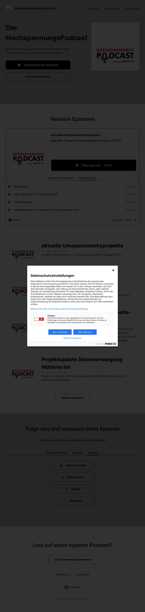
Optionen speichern (72, 338)
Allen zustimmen (60, 332)
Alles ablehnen (85, 332)
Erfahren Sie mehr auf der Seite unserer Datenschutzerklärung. (60, 309)
